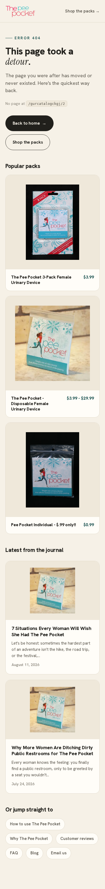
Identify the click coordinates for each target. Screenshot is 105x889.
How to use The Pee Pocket (35, 824)
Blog (34, 853)
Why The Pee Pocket (29, 838)
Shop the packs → (82, 11)
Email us (58, 853)
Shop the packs (28, 142)
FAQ (14, 853)
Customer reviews (77, 838)
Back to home (30, 123)
